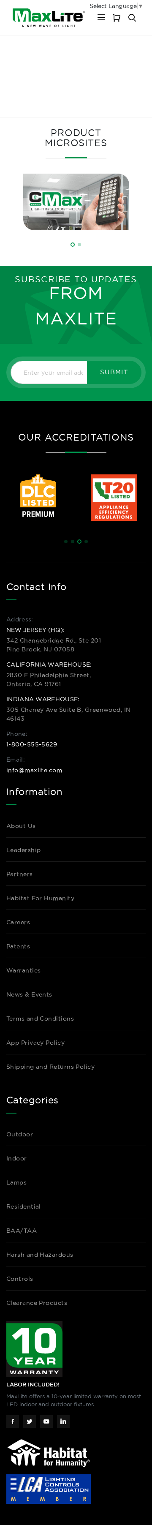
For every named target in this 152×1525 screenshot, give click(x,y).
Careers (18, 922)
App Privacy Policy (35, 1042)
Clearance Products (36, 1302)
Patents (18, 946)
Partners (19, 874)
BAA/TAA (21, 1230)
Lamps (16, 1182)
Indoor (16, 1158)
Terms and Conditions (40, 1018)
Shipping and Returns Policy (50, 1066)
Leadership (23, 850)
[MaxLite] (49, 17)
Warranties (23, 970)
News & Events (29, 994)
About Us (21, 825)
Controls (19, 1278)
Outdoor (19, 1134)
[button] (72, 244)
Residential (23, 1206)
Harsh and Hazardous (39, 1254)
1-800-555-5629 (31, 744)
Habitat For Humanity (40, 898)
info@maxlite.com (34, 770)
